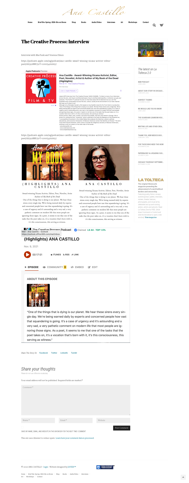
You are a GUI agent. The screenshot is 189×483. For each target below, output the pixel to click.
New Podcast (143, 82)
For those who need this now (151, 144)
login (45, 467)
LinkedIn (64, 353)
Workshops (132, 22)
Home (30, 22)
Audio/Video (97, 22)
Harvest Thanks (145, 100)
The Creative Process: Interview (55, 41)
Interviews (111, 22)
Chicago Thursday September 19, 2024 (151, 162)
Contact (146, 22)
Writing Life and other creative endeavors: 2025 (151, 126)
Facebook (43, 353)
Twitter (54, 353)
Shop (74, 22)
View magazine (151, 217)
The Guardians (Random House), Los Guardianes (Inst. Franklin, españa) (151, 118)
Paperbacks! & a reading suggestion (151, 153)
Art (122, 22)
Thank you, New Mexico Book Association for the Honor (151, 135)
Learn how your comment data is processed (75, 438)
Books (83, 22)
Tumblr (74, 353)
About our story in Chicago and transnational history (151, 91)
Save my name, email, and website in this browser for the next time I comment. (53, 431)
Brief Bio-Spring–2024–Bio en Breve (52, 22)
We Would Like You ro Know (150, 109)
